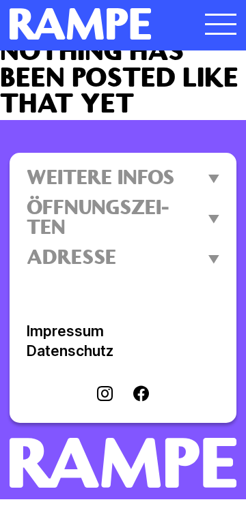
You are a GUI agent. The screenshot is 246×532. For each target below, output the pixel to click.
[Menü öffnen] (220, 24)
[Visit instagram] (105, 395)
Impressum (65, 331)
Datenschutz (70, 350)
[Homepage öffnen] (95, 24)
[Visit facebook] (141, 395)
